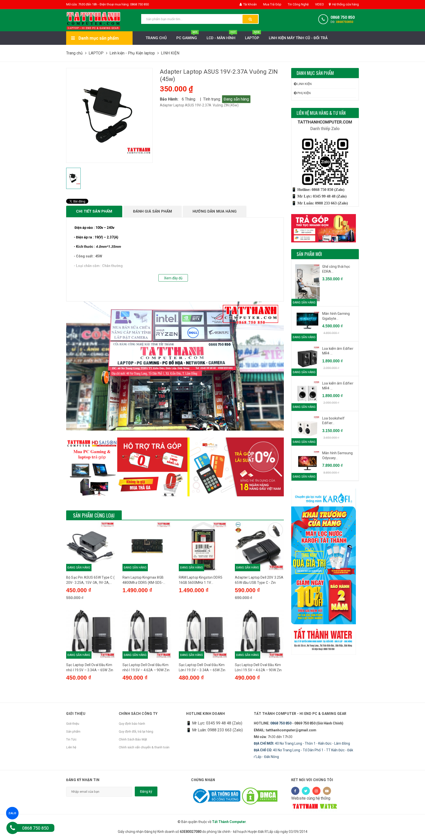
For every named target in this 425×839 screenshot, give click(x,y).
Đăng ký (146, 791)
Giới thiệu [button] (75, 714)
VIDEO (319, 4)
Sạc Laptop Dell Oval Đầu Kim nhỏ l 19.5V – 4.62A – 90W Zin (145, 667)
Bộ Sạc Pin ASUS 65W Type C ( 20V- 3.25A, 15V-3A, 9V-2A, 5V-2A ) (90, 580)
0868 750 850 (343, 17)
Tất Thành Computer (229, 822)
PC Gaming (186, 35)
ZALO (12, 813)
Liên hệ (71, 747)
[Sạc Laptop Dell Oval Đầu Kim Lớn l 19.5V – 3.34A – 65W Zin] (203, 633)
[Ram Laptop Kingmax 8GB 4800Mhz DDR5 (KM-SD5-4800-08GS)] (146, 545)
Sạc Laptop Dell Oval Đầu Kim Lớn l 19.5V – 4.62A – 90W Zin (258, 667)
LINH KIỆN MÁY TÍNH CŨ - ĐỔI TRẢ (298, 38)
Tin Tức (71, 739)
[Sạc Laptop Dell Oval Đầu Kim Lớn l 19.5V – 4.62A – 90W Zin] (259, 633)
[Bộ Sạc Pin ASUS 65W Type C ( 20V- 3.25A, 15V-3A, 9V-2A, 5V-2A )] (90, 545)
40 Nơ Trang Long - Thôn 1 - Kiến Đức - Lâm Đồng (302, 743)
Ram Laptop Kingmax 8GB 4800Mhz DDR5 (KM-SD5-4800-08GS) (143, 580)
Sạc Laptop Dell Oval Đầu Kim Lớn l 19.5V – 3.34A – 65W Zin (202, 667)
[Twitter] (306, 791)
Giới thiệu (72, 723)
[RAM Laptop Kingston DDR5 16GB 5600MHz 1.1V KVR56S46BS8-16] (203, 545)
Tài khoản (250, 4)
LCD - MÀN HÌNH (221, 35)
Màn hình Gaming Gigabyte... (336, 316)
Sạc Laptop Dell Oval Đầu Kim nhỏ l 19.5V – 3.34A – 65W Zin (89, 667)
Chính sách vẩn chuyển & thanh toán (144, 747)
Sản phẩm (73, 731)
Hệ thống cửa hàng (345, 4)
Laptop (252, 35)
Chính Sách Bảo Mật (133, 739)
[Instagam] (316, 791)
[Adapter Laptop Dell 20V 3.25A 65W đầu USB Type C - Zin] (259, 545)
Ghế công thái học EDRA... (336, 269)
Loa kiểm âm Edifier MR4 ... (337, 351)
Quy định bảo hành (132, 723)
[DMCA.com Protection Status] (259, 795)
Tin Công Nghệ (298, 4)
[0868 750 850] (12, 828)
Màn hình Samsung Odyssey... (337, 455)
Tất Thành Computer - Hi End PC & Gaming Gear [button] (300, 714)
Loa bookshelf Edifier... (333, 420)
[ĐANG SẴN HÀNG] (307, 320)
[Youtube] (327, 791)
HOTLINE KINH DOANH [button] (205, 714)
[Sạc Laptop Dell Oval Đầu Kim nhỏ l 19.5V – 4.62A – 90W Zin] (146, 633)
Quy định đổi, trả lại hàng (136, 731)
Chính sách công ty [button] (138, 714)
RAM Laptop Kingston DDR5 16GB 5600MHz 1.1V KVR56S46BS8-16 (200, 580)
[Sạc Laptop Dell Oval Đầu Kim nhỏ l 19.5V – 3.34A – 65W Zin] (90, 633)
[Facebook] (295, 791)
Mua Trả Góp (271, 4)
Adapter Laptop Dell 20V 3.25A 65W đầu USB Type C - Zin (259, 580)
